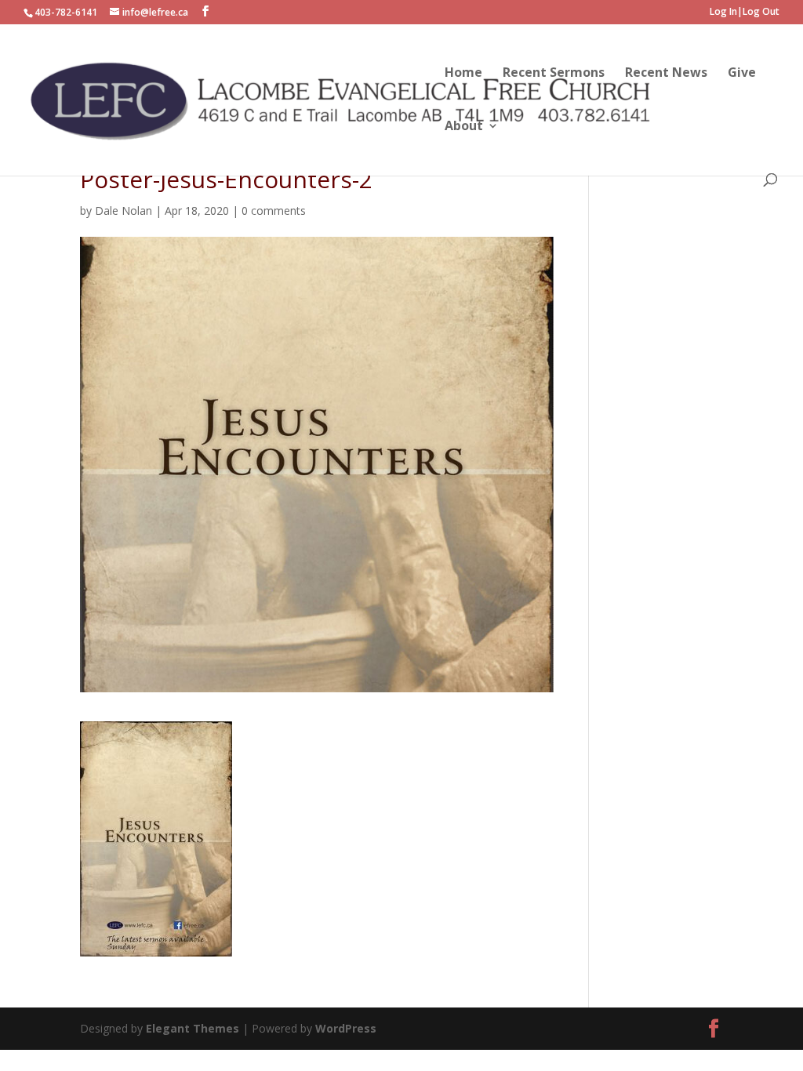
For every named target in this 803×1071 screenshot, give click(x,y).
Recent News (666, 74)
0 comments (274, 210)
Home (463, 74)
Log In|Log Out (744, 12)
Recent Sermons (554, 74)
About (464, 127)
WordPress (345, 1028)
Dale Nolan (123, 210)
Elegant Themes (194, 1028)
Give (742, 74)
